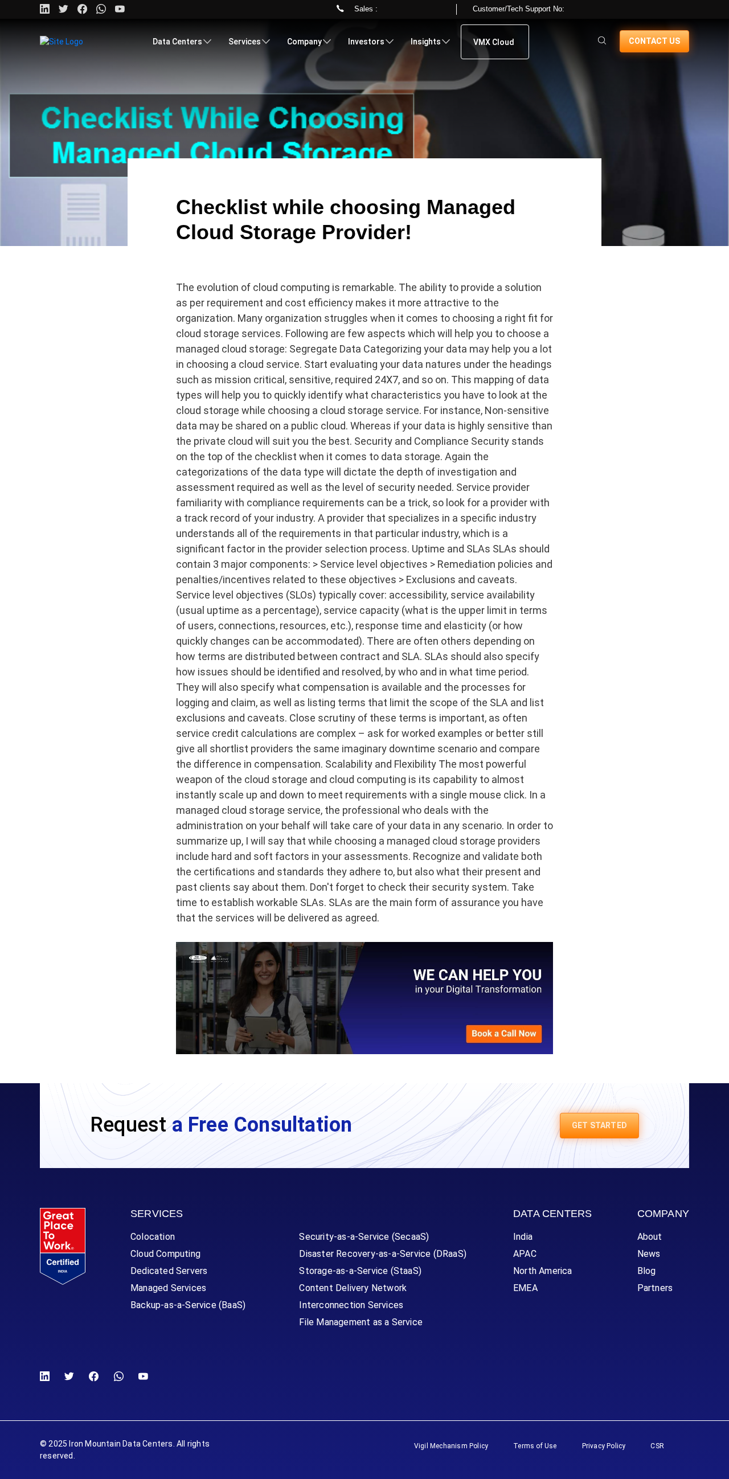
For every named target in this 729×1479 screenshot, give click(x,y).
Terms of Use (534, 1446)
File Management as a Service (361, 1322)
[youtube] (119, 9)
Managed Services (168, 1288)
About (649, 1236)
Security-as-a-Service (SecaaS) (364, 1236)
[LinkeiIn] (47, 1376)
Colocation (152, 1236)
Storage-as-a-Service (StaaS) (360, 1270)
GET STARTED (599, 1125)
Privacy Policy (604, 1446)
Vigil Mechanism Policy (451, 1446)
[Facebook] (93, 1376)
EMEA (525, 1288)
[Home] (61, 41)
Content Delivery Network (353, 1288)
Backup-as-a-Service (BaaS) (187, 1305)
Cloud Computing (165, 1253)
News (649, 1253)
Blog (646, 1270)
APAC (524, 1253)
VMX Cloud (493, 42)
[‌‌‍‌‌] (602, 41)
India (523, 1236)
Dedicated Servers (168, 1270)
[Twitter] (63, 9)
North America (542, 1270)
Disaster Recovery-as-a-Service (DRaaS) (382, 1253)
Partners (655, 1288)
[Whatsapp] (101, 9)
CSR (657, 1446)
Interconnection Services (351, 1305)
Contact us (654, 41)
